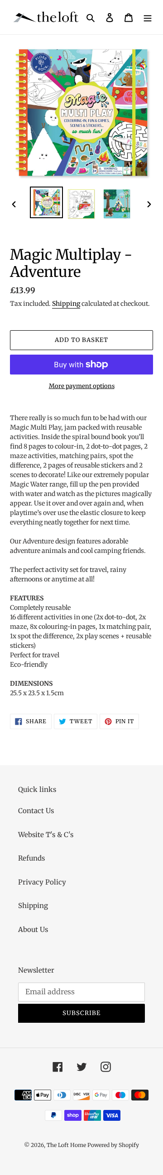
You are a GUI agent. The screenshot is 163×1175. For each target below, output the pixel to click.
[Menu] (147, 17)
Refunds (31, 858)
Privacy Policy (42, 882)
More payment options (82, 386)
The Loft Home (67, 1145)
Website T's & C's (45, 834)
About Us (33, 929)
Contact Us (36, 810)
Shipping (66, 304)
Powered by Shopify (113, 1145)
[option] (46, 202)
